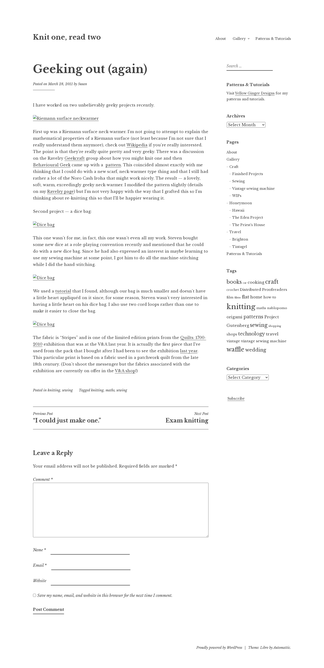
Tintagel (239, 247)
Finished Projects (247, 174)
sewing (67, 390)
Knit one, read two (67, 37)
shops (232, 334)
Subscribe (236, 398)
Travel (235, 232)
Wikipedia (137, 145)
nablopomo (277, 308)
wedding (255, 350)
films (237, 297)
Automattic (281, 647)
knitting (54, 390)
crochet (233, 290)
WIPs (236, 196)
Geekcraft (75, 158)
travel (272, 334)
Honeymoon (240, 203)
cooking (256, 282)
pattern (113, 164)
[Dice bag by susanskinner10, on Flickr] (44, 224)
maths (110, 390)
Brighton (240, 239)
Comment (43, 479)
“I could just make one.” (67, 418)
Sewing (238, 181)
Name (39, 549)
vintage (233, 341)
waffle (235, 349)
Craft (233, 167)
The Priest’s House (248, 225)
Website (39, 580)
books (234, 282)
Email (40, 565)
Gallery (239, 39)
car (245, 282)
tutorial (63, 291)
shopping (274, 326)
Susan (82, 84)
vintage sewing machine (264, 341)
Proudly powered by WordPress (219, 647)
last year (188, 350)
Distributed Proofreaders (263, 289)
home (256, 297)
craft (271, 281)
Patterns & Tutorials (273, 39)
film (230, 297)
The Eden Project (247, 217)
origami (234, 317)
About (220, 39)
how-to (269, 297)
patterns (253, 317)
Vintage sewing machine (253, 188)
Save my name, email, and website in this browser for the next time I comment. (104, 595)
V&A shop (125, 370)
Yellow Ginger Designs (255, 93)
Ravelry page (60, 191)
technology (251, 334)
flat (245, 297)
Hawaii (238, 210)
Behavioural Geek (51, 164)
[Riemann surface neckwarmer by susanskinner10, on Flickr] (66, 118)
